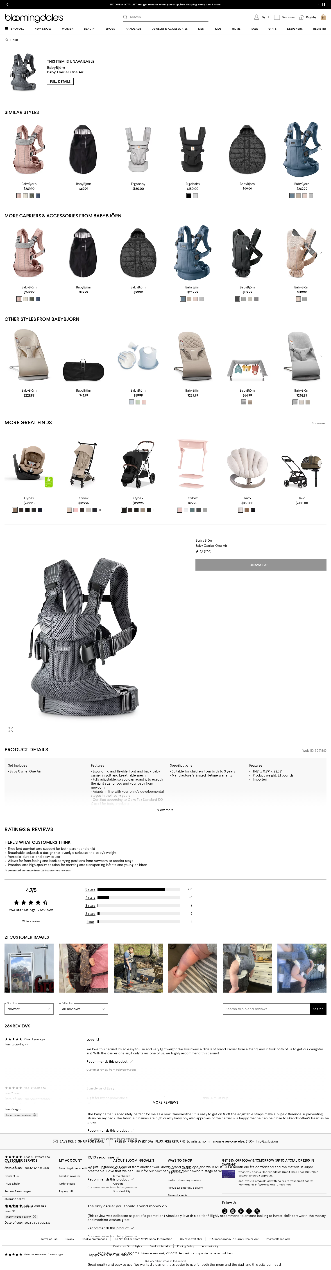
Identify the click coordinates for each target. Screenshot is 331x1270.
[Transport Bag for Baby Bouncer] (83, 356)
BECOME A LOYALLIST (123, 4)
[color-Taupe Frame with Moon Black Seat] (149, 510)
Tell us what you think (18, 1206)
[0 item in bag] (323, 17)
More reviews (166, 1102)
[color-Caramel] (247, 510)
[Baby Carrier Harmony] (29, 149)
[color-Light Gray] (311, 195)
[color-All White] (186, 510)
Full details (60, 82)
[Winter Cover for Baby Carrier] (247, 149)
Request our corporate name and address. (206, 1253)
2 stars (90, 913)
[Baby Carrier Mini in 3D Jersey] (247, 252)
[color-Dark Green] (31, 195)
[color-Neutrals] (250, 402)
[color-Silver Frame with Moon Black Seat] (124, 510)
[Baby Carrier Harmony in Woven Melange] (301, 149)
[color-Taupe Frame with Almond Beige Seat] (143, 510)
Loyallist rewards (70, 1176)
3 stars (90, 905)
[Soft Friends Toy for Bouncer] (247, 356)
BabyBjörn (56, 67)
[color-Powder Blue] (131, 402)
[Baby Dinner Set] (138, 356)
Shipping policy (15, 1199)
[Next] (321, 149)
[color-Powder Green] (138, 402)
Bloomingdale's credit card (76, 1168)
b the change (121, 1176)
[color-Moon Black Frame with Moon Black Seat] (136, 510)
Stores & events (178, 1195)
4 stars (90, 897)
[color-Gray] (304, 299)
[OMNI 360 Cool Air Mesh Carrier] (138, 149)
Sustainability (122, 1191)
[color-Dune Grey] (88, 510)
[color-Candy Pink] (75, 510)
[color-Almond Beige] (15, 510)
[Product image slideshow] (84, 637)
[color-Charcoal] (237, 299)
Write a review (31, 921)
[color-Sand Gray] (308, 402)
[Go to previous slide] (7, 4)
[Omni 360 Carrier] (192, 149)
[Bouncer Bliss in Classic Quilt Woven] (192, 356)
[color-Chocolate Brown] (21, 510)
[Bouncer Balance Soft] (29, 356)
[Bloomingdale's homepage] (6, 40)
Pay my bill (66, 1191)
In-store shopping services (185, 1180)
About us (119, 1168)
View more (165, 810)
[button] (84, 637)
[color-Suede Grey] (205, 510)
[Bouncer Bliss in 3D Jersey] (301, 356)
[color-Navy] (38, 195)
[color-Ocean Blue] (40, 510)
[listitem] (165, 4)
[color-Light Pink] (304, 195)
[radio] (19, 196)
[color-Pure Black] (189, 195)
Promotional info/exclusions (256, 1184)
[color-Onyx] (253, 510)
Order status (67, 1183)
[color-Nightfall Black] (34, 510)
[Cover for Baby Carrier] (83, 149)
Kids (15, 39)
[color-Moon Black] (27, 510)
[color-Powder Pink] (144, 402)
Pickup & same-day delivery (185, 1187)
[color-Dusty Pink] (19, 195)
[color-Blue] (292, 195)
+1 (45, 509)
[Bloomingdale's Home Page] (34, 18)
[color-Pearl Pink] (179, 510)
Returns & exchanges (18, 1191)
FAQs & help (12, 1183)
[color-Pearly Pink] (298, 299)
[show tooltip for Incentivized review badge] (33, 1115)
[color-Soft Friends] (243, 402)
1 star (90, 922)
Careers (118, 1183)
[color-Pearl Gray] (195, 195)
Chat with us (12, 1168)
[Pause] (323, 4)
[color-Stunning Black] (198, 510)
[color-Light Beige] (298, 195)
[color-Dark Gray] (256, 299)
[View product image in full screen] (11, 729)
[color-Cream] (25, 195)
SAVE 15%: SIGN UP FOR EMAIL (82, 1141)
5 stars (90, 889)
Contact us (12, 1176)
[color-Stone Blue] (192, 510)
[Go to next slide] (318, 4)
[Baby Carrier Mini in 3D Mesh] (301, 252)
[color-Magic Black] (94, 510)
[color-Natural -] (240, 510)
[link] (29, 190)
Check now (284, 1184)
